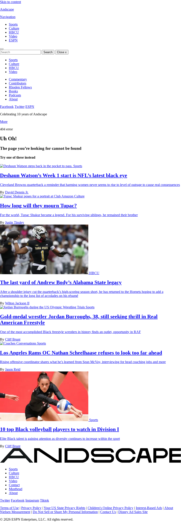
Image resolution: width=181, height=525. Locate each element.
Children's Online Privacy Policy (110, 508)
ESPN (13, 40)
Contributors (17, 83)
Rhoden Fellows (20, 87)
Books (13, 91)
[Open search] (2, 49)
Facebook (7, 107)
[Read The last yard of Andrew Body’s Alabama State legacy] (44, 273)
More (4, 122)
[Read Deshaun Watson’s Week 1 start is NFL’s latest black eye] (36, 166)
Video (13, 36)
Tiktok (44, 500)
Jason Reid (12, 369)
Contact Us (108, 512)
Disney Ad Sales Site (133, 512)
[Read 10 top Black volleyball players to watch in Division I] (44, 420)
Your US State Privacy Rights (64, 508)
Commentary (18, 79)
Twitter (20, 107)
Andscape (7, 9)
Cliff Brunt (12, 339)
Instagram (32, 500)
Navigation (7, 17)
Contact (14, 485)
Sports (13, 24)
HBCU (14, 32)
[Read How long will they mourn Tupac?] (37, 196)
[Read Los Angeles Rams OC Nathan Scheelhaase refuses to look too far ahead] (18, 343)
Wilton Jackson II (17, 303)
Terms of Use (9, 508)
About (13, 99)
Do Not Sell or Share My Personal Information (65, 512)
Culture (14, 28)
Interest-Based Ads (149, 508)
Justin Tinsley (14, 222)
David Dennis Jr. (16, 192)
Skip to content (10, 2)
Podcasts (15, 95)
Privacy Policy (31, 508)
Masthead (15, 489)
